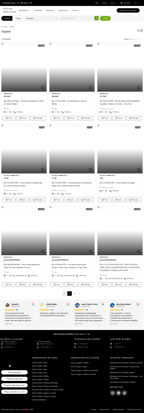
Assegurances (63, 10)
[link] (24, 67)
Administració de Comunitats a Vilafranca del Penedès (124, 368)
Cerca (105, 18)
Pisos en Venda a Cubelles (40, 379)
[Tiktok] (124, 393)
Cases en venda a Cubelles (40, 376)
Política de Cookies (104, 409)
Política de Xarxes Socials (134, 409)
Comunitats (38, 10)
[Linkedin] (118, 393)
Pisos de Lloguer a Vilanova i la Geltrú (83, 374)
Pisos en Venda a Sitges (39, 366)
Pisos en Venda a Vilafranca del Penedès (45, 386)
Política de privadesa (118, 409)
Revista (105, 3)
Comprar (7, 18)
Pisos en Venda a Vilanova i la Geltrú (44, 393)
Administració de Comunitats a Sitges (122, 372)
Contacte (75, 10)
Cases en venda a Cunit (39, 369)
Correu (24, 118)
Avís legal (93, 409)
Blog (97, 3)
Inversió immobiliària (39, 400)
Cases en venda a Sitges (39, 362)
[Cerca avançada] (96, 18)
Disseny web (19, 409)
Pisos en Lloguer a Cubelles (80, 363)
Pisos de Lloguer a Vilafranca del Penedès (84, 370)
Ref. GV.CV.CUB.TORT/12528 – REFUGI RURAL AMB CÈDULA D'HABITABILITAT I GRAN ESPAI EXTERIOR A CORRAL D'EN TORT (120, 267)
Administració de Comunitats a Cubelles (122, 382)
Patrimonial (50, 10)
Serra (112, 3)
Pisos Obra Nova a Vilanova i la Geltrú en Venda (47, 389)
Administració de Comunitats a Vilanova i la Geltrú (126, 363)
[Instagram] (112, 393)
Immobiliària (23, 10)
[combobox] (41, 18)
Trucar (10, 118)
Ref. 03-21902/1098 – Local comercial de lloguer (117, 183)
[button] (138, 30)
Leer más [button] (12, 324)
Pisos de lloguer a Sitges (79, 366)
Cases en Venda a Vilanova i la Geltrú (44, 396)
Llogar (18, 18)
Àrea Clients (126, 3)
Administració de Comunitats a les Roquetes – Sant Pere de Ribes (126, 377)
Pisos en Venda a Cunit (39, 373)
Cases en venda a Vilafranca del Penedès (45, 383)
